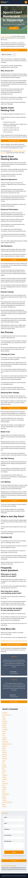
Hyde (16, 640)
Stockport (4, 737)
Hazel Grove (5, 741)
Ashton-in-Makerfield (7, 802)
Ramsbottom (5, 783)
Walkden (4, 777)
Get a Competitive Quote (14, 140)
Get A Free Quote (14, 701)
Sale (3, 762)
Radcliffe (4, 766)
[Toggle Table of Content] (13, 55)
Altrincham (4, 775)
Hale (3, 773)
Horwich (4, 795)
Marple (4, 731)
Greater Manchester (6, 743)
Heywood (4, 754)
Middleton (4, 739)
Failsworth (4, 723)
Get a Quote (13, 28)
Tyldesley (4, 787)
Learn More (14, 259)
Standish (4, 806)
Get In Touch (14, 860)
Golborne (4, 800)
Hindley (4, 798)
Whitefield (4, 758)
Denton (20, 640)
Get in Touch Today (14, 50)
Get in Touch (14, 500)
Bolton (3, 785)
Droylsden (24, 640)
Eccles (3, 760)
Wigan (3, 804)
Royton (4, 733)
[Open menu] (26, 2)
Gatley (3, 748)
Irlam (3, 781)
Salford (4, 750)
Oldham (4, 725)
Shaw (3, 735)
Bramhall (4, 746)
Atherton (4, 789)
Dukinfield (3, 640)
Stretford (4, 756)
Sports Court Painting (6, 36)
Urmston (4, 771)
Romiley (4, 727)
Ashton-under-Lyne (10, 640)
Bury (3, 768)
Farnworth (4, 779)
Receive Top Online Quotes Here (14, 644)
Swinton (4, 764)
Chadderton (5, 729)
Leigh (3, 791)
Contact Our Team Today (14, 408)
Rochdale (4, 752)
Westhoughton (5, 793)
